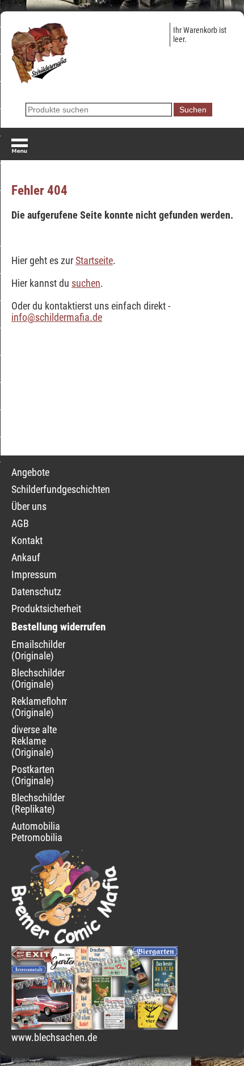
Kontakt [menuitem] (27, 540)
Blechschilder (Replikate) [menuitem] (38, 803)
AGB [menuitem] (20, 523)
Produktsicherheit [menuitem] (46, 608)
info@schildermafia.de (56, 317)
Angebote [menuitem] (30, 472)
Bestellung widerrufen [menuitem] (58, 626)
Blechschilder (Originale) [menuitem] (38, 678)
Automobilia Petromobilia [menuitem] (36, 832)
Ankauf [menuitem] (25, 557)
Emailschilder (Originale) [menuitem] (38, 650)
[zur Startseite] (39, 80)
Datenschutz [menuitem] (36, 591)
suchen (85, 283)
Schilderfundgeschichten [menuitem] (60, 489)
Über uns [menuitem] (29, 506)
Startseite (94, 260)
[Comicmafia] (65, 940)
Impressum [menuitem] (34, 574)
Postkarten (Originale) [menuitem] (32, 775)
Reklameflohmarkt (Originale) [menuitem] (48, 707)
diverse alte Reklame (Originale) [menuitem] (34, 741)
